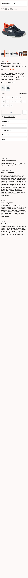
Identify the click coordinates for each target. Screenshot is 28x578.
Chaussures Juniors (6, 8)
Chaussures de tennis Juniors (9, 9)
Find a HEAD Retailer (9, 117)
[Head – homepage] (7, 3)
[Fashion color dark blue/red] (8, 88)
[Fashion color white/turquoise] (3, 88)
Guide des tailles (23, 93)
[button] (14, 3)
